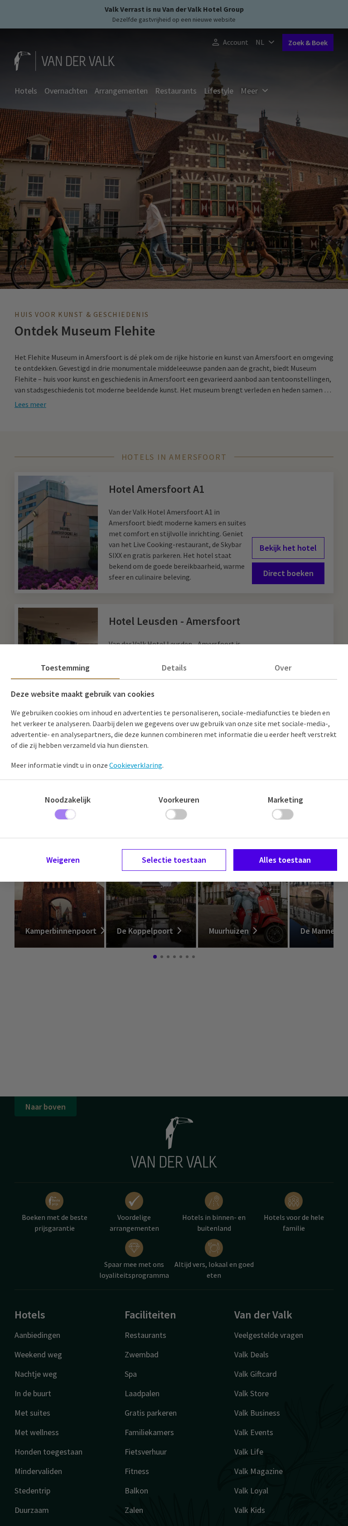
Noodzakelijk (68, 799)
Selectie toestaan (174, 860)
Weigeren (63, 860)
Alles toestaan (285, 860)
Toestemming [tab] (65, 667)
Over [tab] (283, 667)
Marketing (285, 799)
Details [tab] (174, 667)
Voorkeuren (179, 799)
